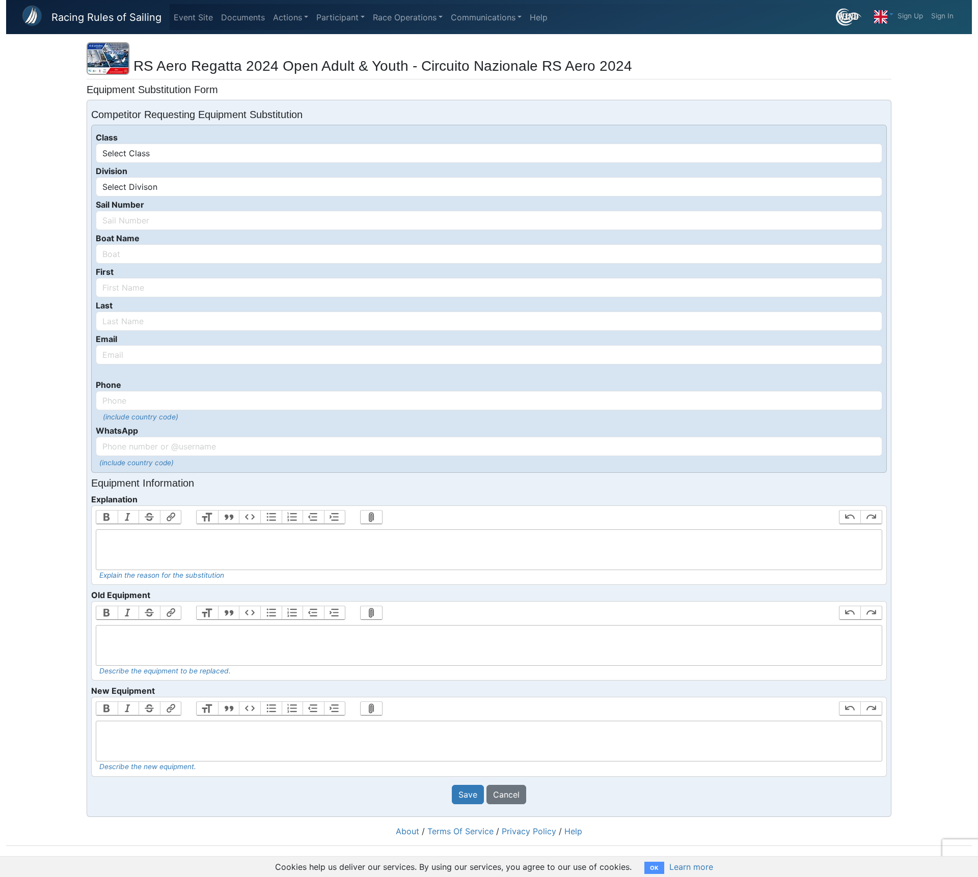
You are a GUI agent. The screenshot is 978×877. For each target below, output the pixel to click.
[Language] (883, 14)
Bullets (271, 517)
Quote (228, 517)
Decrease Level (313, 517)
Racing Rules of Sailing (106, 17)
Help (539, 17)
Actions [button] (287, 17)
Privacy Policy (529, 831)
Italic (128, 517)
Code (249, 517)
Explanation (114, 499)
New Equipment (123, 691)
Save (467, 794)
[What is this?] (853, 17)
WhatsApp (117, 431)
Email (106, 339)
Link (170, 517)
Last (104, 305)
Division (111, 171)
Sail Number (120, 205)
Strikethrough (149, 517)
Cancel (506, 794)
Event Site (193, 17)
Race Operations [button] (405, 17)
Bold (107, 517)
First (105, 272)
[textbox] (489, 549)
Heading (207, 517)
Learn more (691, 867)
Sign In (942, 16)
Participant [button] (337, 17)
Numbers (292, 517)
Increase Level (334, 517)
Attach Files (371, 517)
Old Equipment (120, 595)
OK (654, 867)
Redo (871, 517)
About (407, 831)
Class (107, 137)
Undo (850, 517)
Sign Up (910, 16)
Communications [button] (483, 17)
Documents (243, 17)
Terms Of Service (460, 831)
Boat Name (118, 238)
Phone (108, 385)
